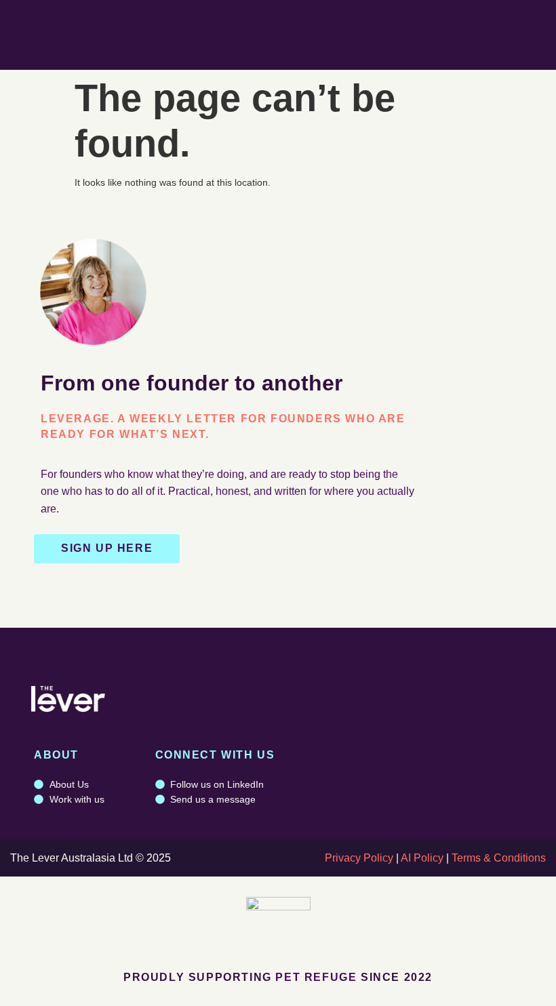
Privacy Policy (359, 858)
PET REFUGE (316, 977)
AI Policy (422, 858)
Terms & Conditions (499, 858)
